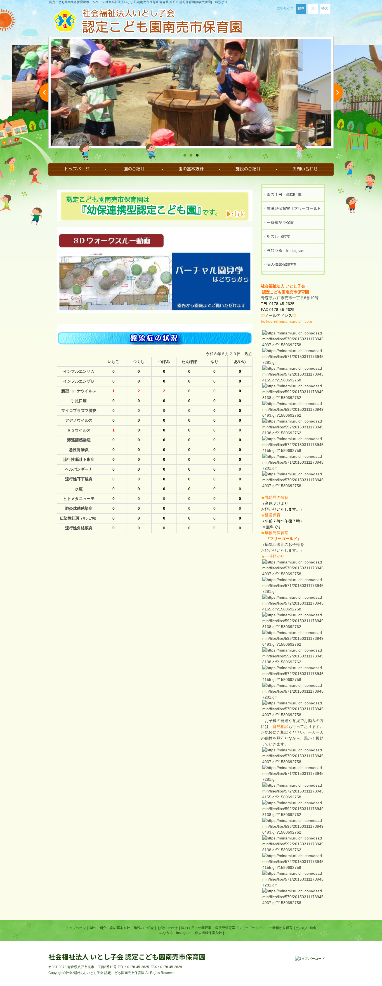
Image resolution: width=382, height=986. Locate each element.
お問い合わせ (167, 928)
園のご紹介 (97, 928)
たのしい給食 (306, 928)
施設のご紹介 (144, 928)
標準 (301, 8)
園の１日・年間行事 (196, 928)
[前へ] (43, 92)
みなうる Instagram (175, 933)
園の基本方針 (120, 928)
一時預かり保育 (281, 928)
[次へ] (338, 92)
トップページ (76, 928)
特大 (324, 8)
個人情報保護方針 (208, 933)
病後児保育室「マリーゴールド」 (240, 928)
